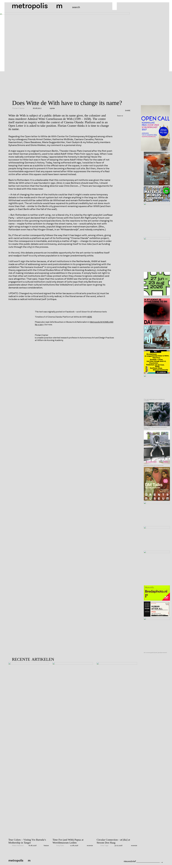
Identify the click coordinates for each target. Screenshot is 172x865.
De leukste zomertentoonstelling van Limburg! (156, 296)
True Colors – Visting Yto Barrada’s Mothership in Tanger (27, 841)
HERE (89, 317)
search (76, 7)
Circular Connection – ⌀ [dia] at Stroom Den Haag (113, 841)
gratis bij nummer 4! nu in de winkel (153, 465)
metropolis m (37, 6)
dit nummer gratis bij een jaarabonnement (155, 652)
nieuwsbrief (130, 861)
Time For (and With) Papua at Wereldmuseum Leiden (68, 841)
